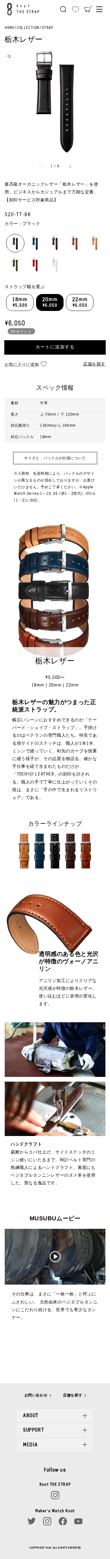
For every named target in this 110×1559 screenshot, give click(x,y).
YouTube (78, 1521)
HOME (9, 28)
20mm (49, 302)
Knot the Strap (24, 9)
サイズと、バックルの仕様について (55, 458)
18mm (19, 302)
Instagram (55, 1495)
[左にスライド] (40, 166)
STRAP (47, 28)
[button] (63, 9)
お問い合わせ (36, 1395)
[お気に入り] (75, 9)
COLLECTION (28, 28)
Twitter (32, 1521)
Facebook (63, 1521)
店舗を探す (94, 364)
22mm (79, 302)
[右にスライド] (69, 166)
